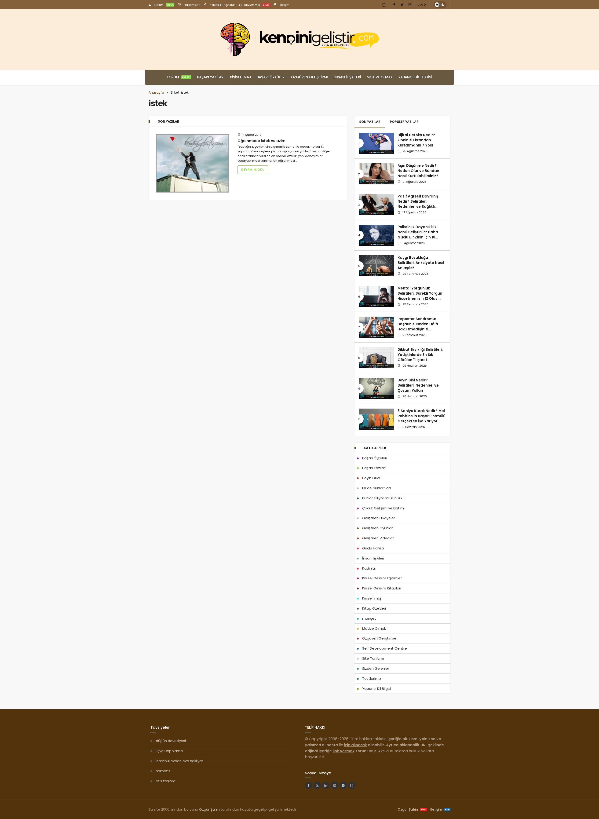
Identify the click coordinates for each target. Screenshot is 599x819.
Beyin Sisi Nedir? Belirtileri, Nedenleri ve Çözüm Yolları (418, 385)
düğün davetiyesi (171, 740)
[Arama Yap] (384, 5)
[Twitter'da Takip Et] (317, 785)
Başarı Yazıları (210, 77)
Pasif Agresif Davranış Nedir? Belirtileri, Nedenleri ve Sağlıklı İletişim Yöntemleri (418, 204)
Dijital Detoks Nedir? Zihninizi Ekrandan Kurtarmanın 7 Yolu (416, 140)
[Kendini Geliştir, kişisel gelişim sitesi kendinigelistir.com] (299, 39)
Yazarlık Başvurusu (223, 5)
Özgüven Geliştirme (310, 77)
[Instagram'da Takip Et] (352, 785)
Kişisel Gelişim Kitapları (381, 588)
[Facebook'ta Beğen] (308, 785)
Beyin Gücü (371, 477)
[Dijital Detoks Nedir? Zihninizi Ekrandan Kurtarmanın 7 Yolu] (376, 143)
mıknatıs (163, 770)
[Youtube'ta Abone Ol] (343, 785)
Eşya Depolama (169, 750)
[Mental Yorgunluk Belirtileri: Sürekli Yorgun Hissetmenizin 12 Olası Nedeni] (376, 296)
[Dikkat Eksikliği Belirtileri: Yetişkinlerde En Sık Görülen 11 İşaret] (376, 357)
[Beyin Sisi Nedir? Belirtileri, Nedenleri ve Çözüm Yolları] (376, 388)
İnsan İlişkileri (347, 77)
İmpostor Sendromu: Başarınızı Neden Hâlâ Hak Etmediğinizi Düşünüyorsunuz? (418, 327)
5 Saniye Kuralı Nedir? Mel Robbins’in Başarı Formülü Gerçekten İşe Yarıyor (422, 416)
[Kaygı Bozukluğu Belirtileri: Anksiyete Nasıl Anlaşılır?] (376, 265)
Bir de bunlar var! (376, 488)
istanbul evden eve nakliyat (179, 760)
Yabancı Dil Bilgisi (415, 77)
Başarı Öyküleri (271, 77)
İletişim (284, 5)
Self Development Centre (384, 648)
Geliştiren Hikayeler (378, 518)
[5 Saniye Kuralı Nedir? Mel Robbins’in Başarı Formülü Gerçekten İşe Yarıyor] (376, 419)
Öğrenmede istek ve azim (261, 140)
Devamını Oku (252, 170)
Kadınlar (369, 568)
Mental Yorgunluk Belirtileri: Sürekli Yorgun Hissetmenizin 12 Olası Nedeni (420, 296)
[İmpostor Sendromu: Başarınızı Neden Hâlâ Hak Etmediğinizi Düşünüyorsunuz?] (376, 327)
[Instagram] (410, 4)
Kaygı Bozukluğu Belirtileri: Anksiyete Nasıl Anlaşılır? (421, 262)
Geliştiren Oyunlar (377, 528)
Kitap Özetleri (374, 608)
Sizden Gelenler (375, 668)
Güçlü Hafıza (373, 548)
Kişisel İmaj (240, 77)
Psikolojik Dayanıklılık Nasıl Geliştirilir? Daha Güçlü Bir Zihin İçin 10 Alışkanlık (418, 235)
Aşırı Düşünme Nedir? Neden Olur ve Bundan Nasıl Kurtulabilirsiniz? (418, 170)
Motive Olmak (380, 77)
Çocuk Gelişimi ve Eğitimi (383, 508)
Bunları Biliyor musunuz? (382, 498)
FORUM (163, 5)
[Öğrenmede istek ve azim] (192, 163)
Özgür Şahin (209, 809)
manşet (369, 618)
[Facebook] (394, 4)
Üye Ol (422, 5)
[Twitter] (402, 4)
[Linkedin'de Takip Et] (326, 785)
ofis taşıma (165, 781)
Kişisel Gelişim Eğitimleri (382, 578)
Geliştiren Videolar (378, 538)
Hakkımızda (192, 5)
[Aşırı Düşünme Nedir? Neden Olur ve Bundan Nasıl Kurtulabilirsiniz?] (376, 173)
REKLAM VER (257, 5)
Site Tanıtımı (373, 658)
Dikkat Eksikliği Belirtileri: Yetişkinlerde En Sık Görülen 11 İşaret (420, 354)
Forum (179, 77)
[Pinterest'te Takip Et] (334, 785)
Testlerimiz (371, 678)
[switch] (440, 4)
